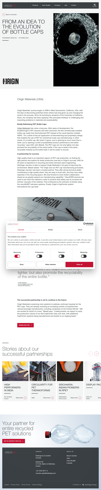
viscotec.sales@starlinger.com (46, 473)
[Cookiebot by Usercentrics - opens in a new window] (84, 224)
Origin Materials (23, 128)
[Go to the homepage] (11, 452)
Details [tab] (50, 230)
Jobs (68, 458)
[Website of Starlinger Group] (89, 485)
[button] (35, 5)
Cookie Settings (37, 485)
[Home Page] (10, 5)
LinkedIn (69, 463)
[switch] (39, 256)
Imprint (7, 485)
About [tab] (80, 230)
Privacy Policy (15, 485)
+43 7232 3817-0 (42, 471)
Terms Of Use (26, 485)
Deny (21, 264)
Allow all (79, 264)
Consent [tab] (21, 230)
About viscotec (72, 456)
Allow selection (50, 264)
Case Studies (71, 461)
